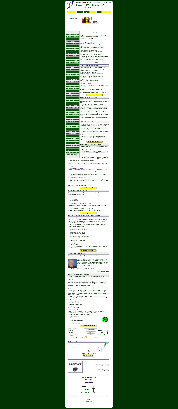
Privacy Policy (89, 401)
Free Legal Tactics (89, 382)
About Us (80, 12)
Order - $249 (106, 12)
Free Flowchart (88, 379)
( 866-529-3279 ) (106, 4)
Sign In (86, 12)
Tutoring (93, 12)
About (88, 399)
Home (99, 12)
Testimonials (72, 12)
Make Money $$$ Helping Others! (88, 377)
